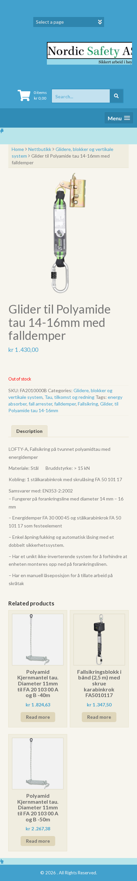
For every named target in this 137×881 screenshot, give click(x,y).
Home (18, 149)
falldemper (65, 404)
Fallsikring (88, 404)
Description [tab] (29, 431)
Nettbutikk (39, 149)
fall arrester (40, 404)
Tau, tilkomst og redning (69, 397)
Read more (38, 717)
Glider (106, 404)
